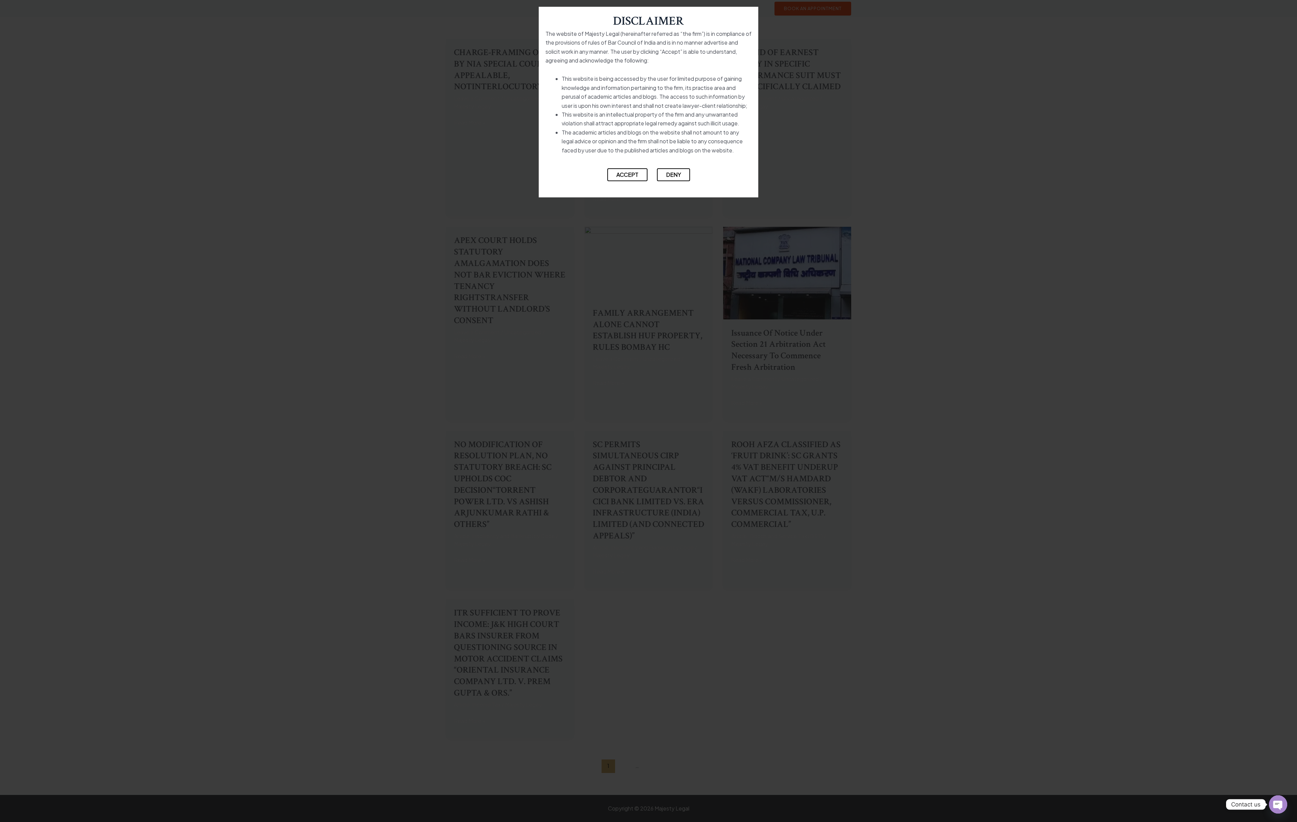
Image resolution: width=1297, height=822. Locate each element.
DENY (673, 174)
